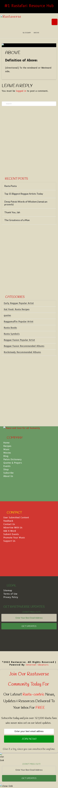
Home (6, 442)
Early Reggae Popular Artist (19, 303)
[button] (54, 22)
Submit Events (11, 534)
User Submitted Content (16, 517)
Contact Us (9, 524)
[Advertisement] (29, 141)
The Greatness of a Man (17, 220)
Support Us (9, 541)
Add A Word (9, 531)
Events (6, 466)
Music (6, 449)
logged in (21, 91)
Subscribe (8, 473)
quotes (7, 315)
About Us (8, 476)
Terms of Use (10, 594)
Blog (5, 456)
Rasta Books (10, 327)
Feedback (8, 521)
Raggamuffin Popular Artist (18, 321)
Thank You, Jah (12, 212)
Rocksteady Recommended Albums (22, 352)
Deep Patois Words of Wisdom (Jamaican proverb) (25, 203)
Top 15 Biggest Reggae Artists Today (23, 193)
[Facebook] (29, 655)
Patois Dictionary (12, 459)
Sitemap (7, 590)
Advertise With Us (12, 527)
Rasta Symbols (12, 334)
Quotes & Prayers (12, 463)
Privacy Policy (10, 597)
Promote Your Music (14, 537)
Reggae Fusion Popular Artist (19, 340)
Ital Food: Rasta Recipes (16, 309)
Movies (7, 452)
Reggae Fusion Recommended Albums (24, 346)
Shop (6, 469)
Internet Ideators (37, 665)
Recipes (7, 446)
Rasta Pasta (10, 186)
